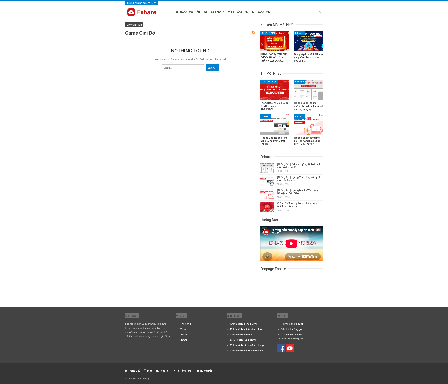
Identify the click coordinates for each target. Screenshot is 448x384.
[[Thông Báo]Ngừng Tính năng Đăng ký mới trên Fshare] (274, 124)
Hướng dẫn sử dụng (292, 323)
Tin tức (183, 339)
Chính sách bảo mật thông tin (246, 350)
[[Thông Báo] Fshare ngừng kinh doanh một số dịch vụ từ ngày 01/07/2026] (308, 90)
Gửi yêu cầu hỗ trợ (291, 334)
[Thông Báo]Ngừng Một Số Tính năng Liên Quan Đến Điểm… (298, 192)
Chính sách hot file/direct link (246, 329)
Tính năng (185, 323)
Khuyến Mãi (268, 33)
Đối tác (183, 329)
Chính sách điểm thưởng (244, 323)
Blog (204, 12)
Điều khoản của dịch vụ (243, 339)
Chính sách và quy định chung (247, 345)
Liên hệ (183, 334)
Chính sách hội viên (241, 334)
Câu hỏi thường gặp (292, 329)
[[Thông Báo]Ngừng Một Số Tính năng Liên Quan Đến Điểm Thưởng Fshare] (308, 124)
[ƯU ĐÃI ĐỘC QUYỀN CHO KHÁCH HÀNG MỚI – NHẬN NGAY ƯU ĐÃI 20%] (274, 41)
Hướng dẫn (262, 12)
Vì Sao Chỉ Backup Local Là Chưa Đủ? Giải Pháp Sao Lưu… (298, 205)
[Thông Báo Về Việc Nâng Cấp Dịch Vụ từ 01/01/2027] (274, 90)
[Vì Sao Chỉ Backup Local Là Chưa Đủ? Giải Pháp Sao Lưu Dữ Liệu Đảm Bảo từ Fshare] (267, 207)
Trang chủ (186, 12)
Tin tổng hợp (239, 12)
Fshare (219, 12)
